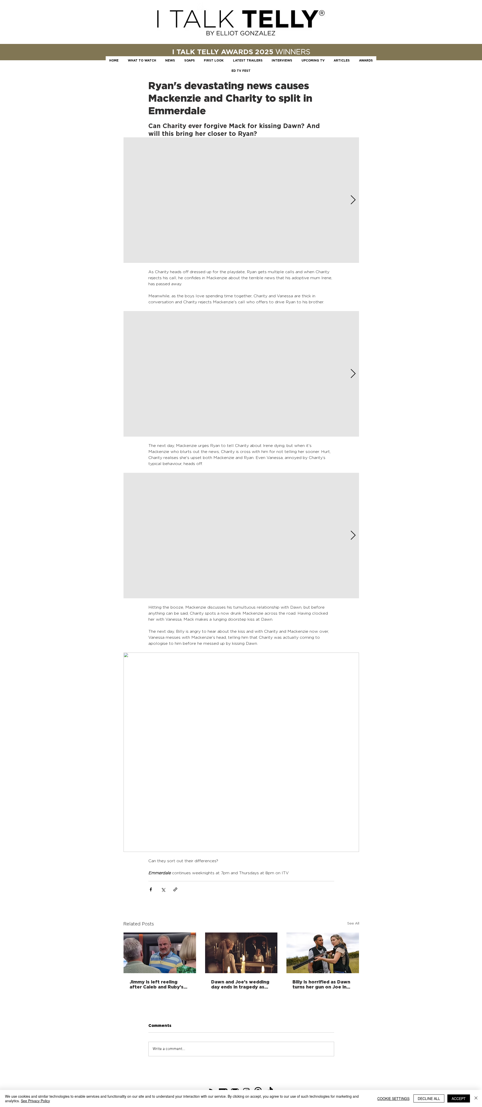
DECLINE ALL (429, 1098)
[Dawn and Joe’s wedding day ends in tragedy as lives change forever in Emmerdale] (241, 953)
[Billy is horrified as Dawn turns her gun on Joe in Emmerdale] (322, 953)
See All (353, 923)
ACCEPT (459, 1098)
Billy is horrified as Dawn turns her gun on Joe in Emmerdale (321, 984)
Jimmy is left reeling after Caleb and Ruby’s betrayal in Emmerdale (157, 984)
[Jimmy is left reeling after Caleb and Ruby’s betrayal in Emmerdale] (160, 953)
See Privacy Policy (35, 1100)
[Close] (476, 1098)
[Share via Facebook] (150, 889)
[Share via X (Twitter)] (163, 889)
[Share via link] (175, 889)
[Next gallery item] (353, 200)
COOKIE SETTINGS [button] (393, 1098)
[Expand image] (241, 200)
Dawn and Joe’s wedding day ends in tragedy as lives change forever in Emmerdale (240, 984)
